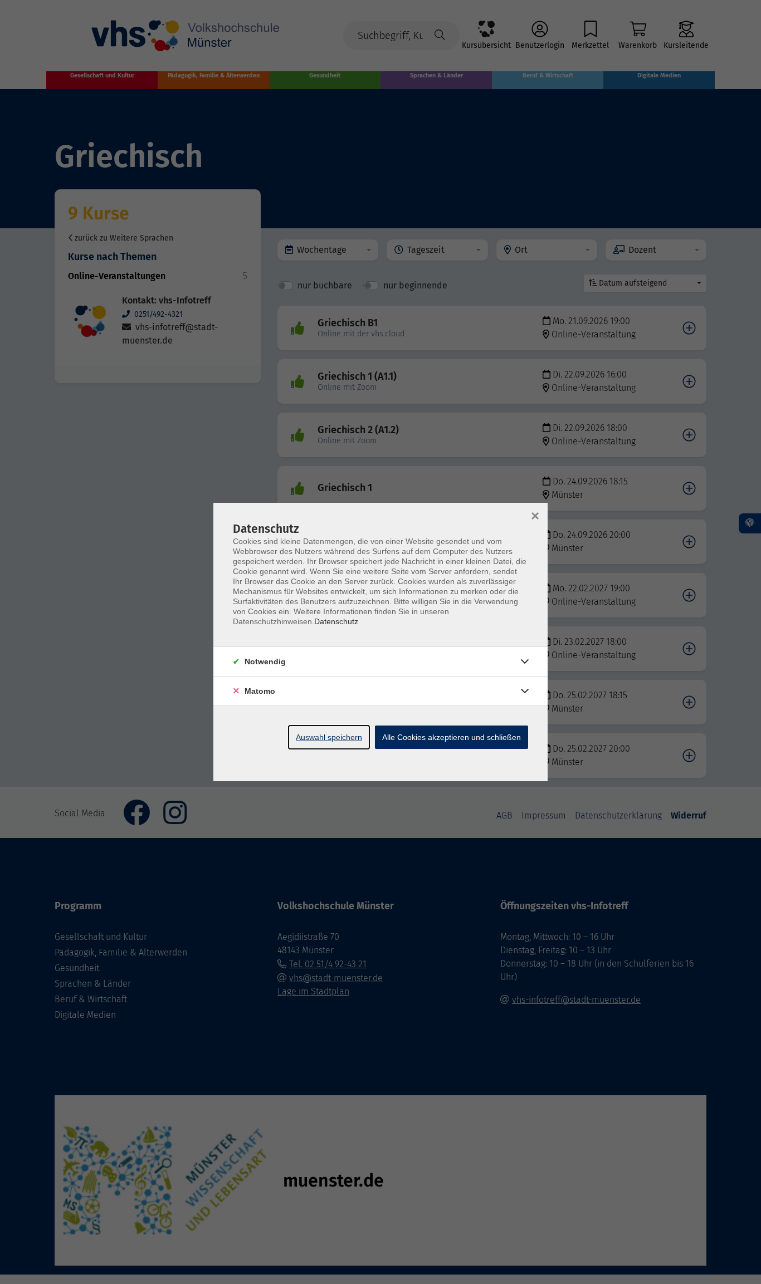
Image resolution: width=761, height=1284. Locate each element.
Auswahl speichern (329, 737)
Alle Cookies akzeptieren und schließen (451, 737)
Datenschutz (336, 621)
